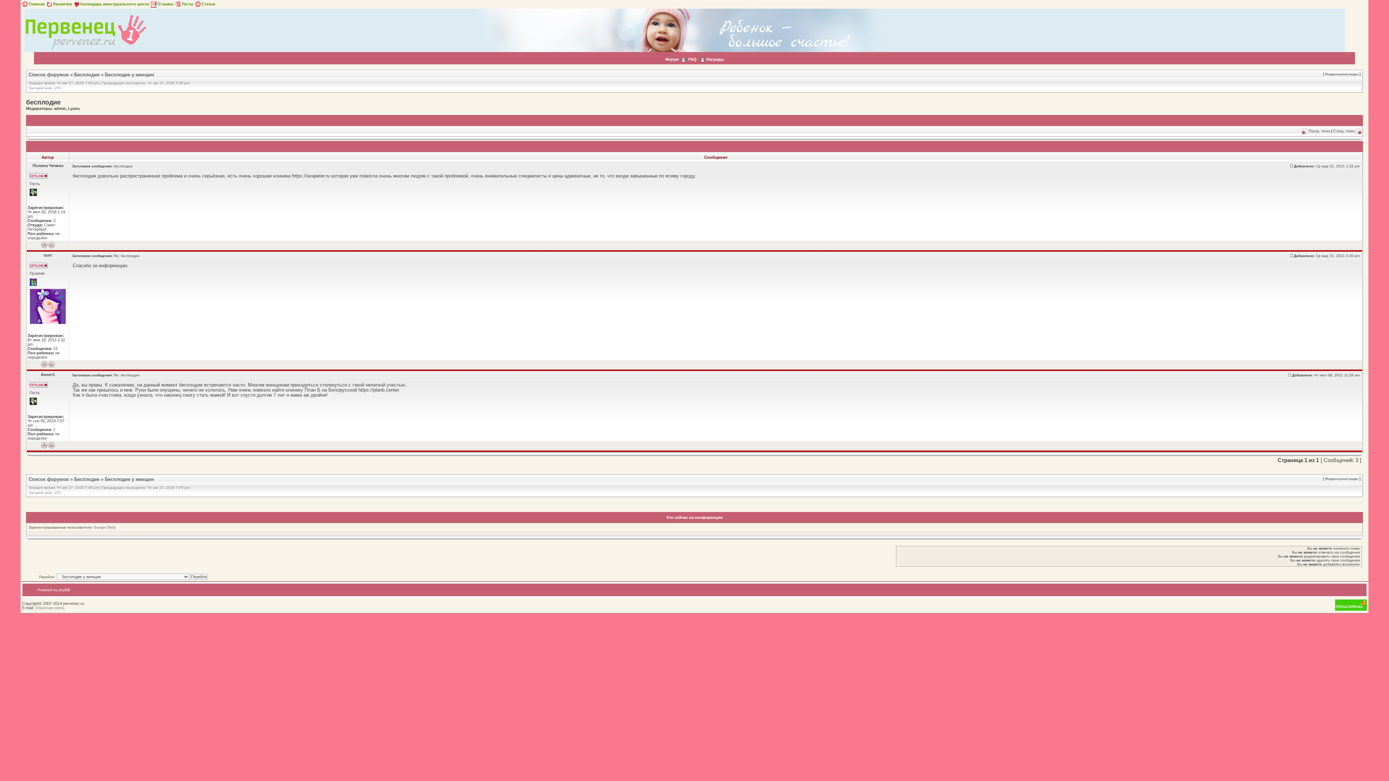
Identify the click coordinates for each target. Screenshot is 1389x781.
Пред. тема (1319, 131)
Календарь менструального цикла (114, 4)
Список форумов (49, 74)
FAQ (692, 59)
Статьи (208, 4)
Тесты (187, 4)
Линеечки (62, 4)
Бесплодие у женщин (129, 74)
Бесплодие (86, 74)
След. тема (1344, 131)
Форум (672, 59)
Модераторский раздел (1341, 74)
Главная (36, 4)
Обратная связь (50, 608)
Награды (715, 59)
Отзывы (165, 4)
